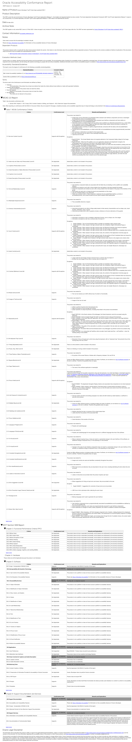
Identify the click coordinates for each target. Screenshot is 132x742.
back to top (9, 521)
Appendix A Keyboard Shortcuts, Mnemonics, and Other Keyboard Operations (91, 374)
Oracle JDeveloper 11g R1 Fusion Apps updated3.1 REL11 (108, 29)
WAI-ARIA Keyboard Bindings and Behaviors (100, 375)
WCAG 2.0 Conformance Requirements (115, 106)
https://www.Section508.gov (29, 76)
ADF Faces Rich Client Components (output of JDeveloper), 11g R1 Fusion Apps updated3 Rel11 (34, 53)
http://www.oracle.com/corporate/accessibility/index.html (111, 61)
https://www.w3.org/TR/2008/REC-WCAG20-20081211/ (39, 73)
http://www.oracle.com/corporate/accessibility (77, 734)
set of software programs (122, 359)
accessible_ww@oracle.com (27, 33)
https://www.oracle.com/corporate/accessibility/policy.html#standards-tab (105, 732)
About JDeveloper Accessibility (16, 43)
